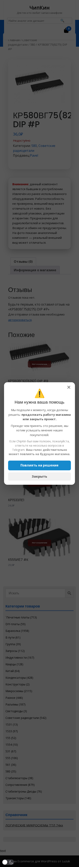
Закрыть (39, 476)
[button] (8, 862)
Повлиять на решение (39, 465)
